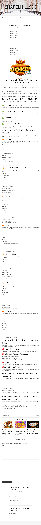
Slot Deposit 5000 (15, 41)
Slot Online (14, 37)
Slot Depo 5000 (15, 50)
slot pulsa (10, 516)
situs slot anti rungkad (19, 491)
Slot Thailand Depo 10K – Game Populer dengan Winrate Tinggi (20, 431)
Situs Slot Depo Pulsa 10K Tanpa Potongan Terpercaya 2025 (7, 431)
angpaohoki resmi (15, 500)
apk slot (13, 498)
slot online (11, 413)
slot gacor (7, 413)
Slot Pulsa (13, 52)
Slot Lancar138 (14, 54)
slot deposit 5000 (12, 512)
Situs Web (4, 456)
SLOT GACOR (20, 78)
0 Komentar (37, 415)
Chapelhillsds (20, 7)
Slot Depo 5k (14, 31)
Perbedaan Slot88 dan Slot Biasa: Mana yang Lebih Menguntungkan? (32, 431)
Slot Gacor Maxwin (15, 29)
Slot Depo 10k (14, 33)
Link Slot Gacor (14, 48)
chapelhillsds (6, 415)
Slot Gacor (14, 46)
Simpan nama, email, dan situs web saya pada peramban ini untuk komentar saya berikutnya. (19, 462)
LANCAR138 (15, 493)
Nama (3, 445)
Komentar (4, 464)
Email (3, 450)
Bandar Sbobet (14, 35)
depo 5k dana (17, 496)
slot (3, 413)
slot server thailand (12, 513)
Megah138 (14, 44)
